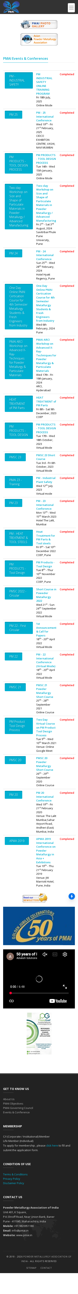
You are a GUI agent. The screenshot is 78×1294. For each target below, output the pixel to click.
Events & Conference (16, 1112)
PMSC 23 (15, 457)
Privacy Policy (11, 1179)
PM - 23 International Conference (45, 504)
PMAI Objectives (13, 1103)
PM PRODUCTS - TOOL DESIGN (18, 430)
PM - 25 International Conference (45, 116)
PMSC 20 (15, 760)
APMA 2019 (16, 841)
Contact (46, 1267)
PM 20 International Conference (45, 796)
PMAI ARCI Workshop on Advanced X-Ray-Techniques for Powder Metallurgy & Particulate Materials (18, 358)
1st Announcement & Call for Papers (46, 629)
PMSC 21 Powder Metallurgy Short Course (44, 691)
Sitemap (31, 1267)
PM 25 (13, 115)
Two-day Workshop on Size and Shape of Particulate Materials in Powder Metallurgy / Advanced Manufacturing (18, 206)
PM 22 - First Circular (17, 628)
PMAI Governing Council (18, 1108)
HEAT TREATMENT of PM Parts (17, 403)
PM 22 (13, 656)
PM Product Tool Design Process (17, 726)
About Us (9, 1099)
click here (52, 1145)
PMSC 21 (15, 687)
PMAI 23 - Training (15, 482)
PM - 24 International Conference (45, 255)
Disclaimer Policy (13, 1183)
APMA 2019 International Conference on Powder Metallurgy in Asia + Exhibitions (46, 850)
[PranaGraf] (39, 1033)
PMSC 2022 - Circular (17, 593)
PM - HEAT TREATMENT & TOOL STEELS (18, 538)
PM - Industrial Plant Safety (46, 480)
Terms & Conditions (15, 1174)
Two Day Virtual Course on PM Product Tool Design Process (46, 727)
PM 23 (13, 503)
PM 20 (13, 795)
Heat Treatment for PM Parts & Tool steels (45, 537)
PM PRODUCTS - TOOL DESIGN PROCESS (18, 163)
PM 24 (13, 253)
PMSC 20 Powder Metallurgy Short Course (44, 764)
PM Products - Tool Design (45, 564)
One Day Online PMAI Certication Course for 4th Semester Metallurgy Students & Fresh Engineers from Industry (18, 306)
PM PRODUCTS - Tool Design (17, 568)
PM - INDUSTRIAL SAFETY (17, 80)
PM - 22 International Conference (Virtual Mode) (45, 660)
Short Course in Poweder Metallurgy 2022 (46, 595)
